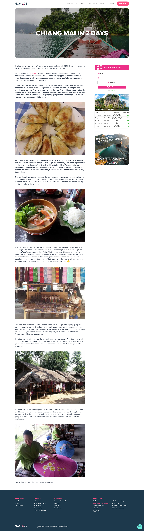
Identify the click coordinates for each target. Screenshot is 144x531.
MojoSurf (56, 505)
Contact (112, 3)
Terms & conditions (40, 510)
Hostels (17, 501)
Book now (122, 3)
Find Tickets (112, 87)
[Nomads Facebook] (94, 511)
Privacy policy (38, 508)
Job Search (57, 503)
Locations (68, 3)
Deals (77, 3)
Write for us (37, 505)
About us (37, 501)
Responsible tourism (40, 503)
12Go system (113, 90)
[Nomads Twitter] (99, 511)
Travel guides (103, 3)
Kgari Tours (57, 508)
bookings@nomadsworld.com (101, 503)
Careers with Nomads (60, 501)
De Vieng (32, 73)
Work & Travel (91, 3)
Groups (83, 3)
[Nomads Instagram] (96, 511)
